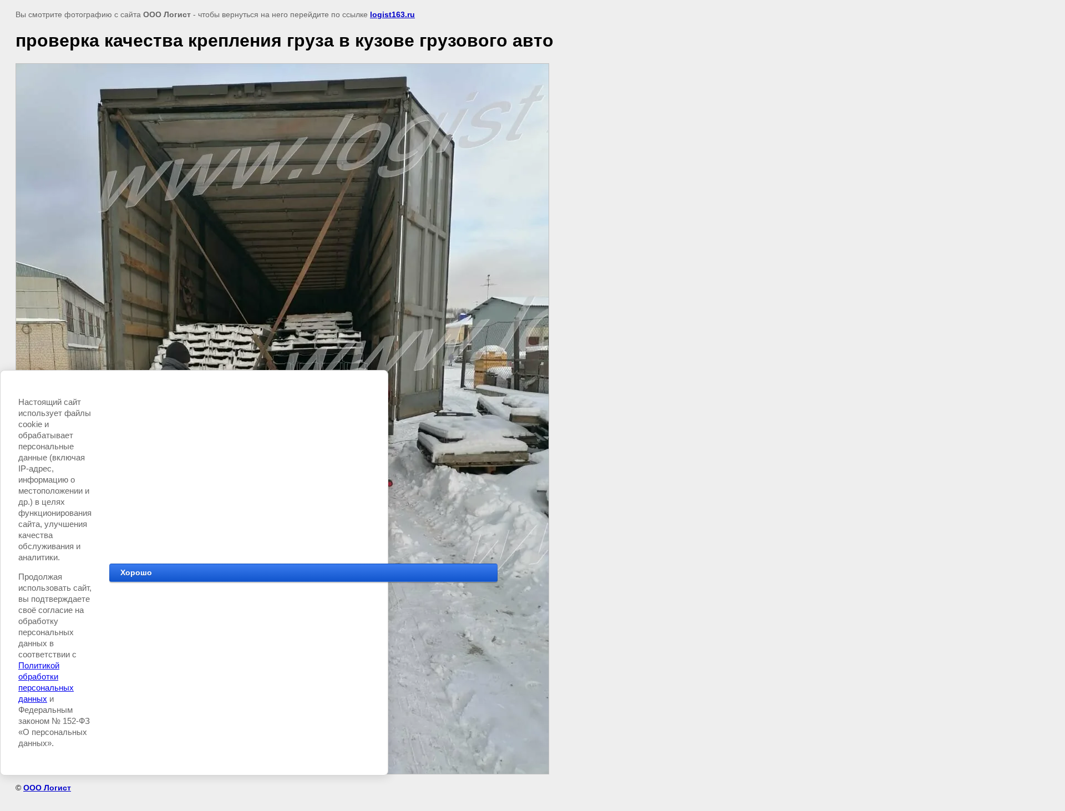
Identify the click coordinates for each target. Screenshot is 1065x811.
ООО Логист (47, 787)
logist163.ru (392, 14)
